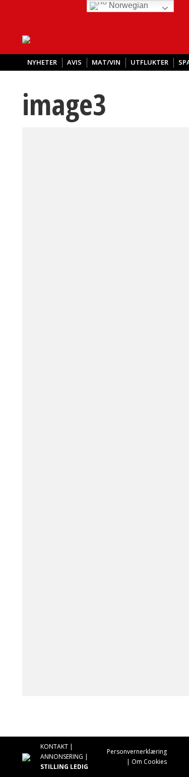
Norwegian (127, 5)
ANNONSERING (61, 756)
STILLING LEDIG (64, 766)
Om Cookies (149, 761)
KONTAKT (54, 746)
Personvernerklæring (137, 751)
